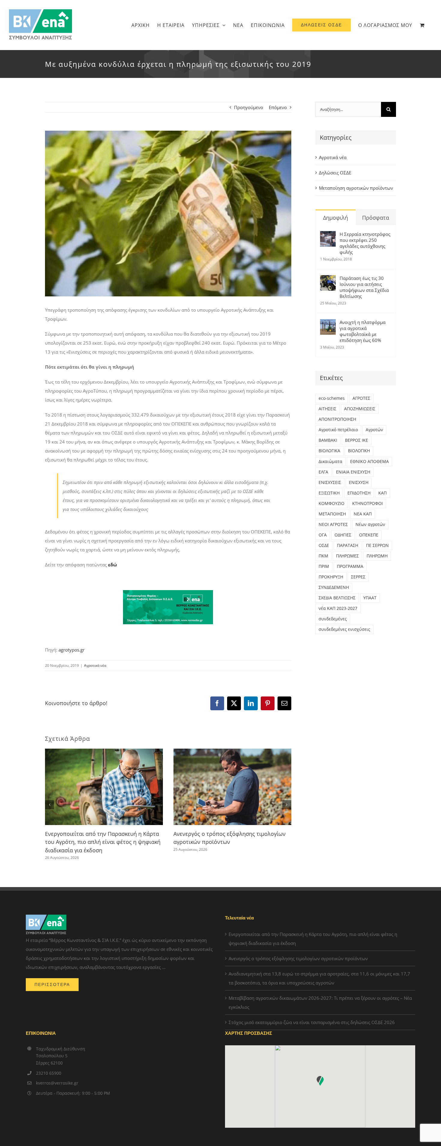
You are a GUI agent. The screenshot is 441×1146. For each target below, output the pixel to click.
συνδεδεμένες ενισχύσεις (344, 629)
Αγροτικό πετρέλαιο (338, 429)
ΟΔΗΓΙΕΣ (342, 535)
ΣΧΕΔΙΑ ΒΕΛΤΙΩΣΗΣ (337, 598)
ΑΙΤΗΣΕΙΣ (327, 408)
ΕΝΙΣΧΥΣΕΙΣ (330, 482)
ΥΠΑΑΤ (369, 598)
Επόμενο (278, 107)
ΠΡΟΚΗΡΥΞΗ (331, 577)
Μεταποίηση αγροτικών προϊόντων (356, 188)
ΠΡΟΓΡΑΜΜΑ (350, 566)
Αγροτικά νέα (95, 665)
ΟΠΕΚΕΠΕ (368, 535)
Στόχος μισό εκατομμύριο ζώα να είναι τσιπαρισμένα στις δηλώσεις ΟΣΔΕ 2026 (312, 1022)
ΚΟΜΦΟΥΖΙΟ (331, 503)
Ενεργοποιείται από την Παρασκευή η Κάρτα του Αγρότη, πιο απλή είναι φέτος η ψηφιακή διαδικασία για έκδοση (102, 842)
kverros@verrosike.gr (57, 1083)
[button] (49, 804)
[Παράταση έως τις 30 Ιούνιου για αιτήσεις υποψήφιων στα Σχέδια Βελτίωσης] (328, 280)
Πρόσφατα (375, 217)
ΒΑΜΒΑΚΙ (328, 440)
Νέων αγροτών (370, 524)
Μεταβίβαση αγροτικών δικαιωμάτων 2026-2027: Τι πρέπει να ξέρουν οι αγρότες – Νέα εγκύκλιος (320, 1002)
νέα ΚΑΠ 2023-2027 (338, 608)
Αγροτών (374, 429)
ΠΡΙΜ (324, 566)
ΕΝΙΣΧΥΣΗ (358, 482)
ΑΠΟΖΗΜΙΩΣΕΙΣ (359, 408)
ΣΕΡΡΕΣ (358, 577)
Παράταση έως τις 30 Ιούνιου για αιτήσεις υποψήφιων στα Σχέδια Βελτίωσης (364, 287)
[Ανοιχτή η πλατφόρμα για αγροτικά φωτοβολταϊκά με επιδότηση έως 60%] (328, 324)
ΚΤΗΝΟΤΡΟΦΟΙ (367, 503)
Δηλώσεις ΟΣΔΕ (335, 173)
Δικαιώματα (330, 461)
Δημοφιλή (335, 217)
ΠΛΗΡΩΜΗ (377, 556)
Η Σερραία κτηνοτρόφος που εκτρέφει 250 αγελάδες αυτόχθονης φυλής (365, 243)
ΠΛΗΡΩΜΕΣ (347, 556)
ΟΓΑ (323, 535)
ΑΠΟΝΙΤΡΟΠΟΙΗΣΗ (337, 419)
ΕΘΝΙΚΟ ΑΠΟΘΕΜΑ (369, 461)
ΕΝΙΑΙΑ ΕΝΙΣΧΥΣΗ (353, 472)
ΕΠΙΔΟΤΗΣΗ (358, 493)
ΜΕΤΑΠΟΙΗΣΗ (332, 514)
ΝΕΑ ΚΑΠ (363, 514)
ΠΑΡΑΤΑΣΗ (347, 545)
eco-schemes (332, 398)
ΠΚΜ (323, 556)
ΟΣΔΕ (324, 545)
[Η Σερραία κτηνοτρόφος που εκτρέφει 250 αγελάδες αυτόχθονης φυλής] (328, 236)
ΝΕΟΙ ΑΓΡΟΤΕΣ (333, 524)
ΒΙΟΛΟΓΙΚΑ (329, 450)
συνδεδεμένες (333, 619)
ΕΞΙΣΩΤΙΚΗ (329, 493)
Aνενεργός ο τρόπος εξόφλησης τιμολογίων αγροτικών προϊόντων (298, 958)
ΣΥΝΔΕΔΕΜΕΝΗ (334, 587)
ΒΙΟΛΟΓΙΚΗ (359, 450)
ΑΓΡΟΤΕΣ (361, 398)
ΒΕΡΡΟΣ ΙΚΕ (356, 440)
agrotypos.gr (71, 650)
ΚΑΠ (382, 493)
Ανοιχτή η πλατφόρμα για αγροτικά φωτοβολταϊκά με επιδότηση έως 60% (363, 331)
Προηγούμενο (248, 107)
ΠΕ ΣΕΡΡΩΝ (377, 545)
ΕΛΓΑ (323, 472)
